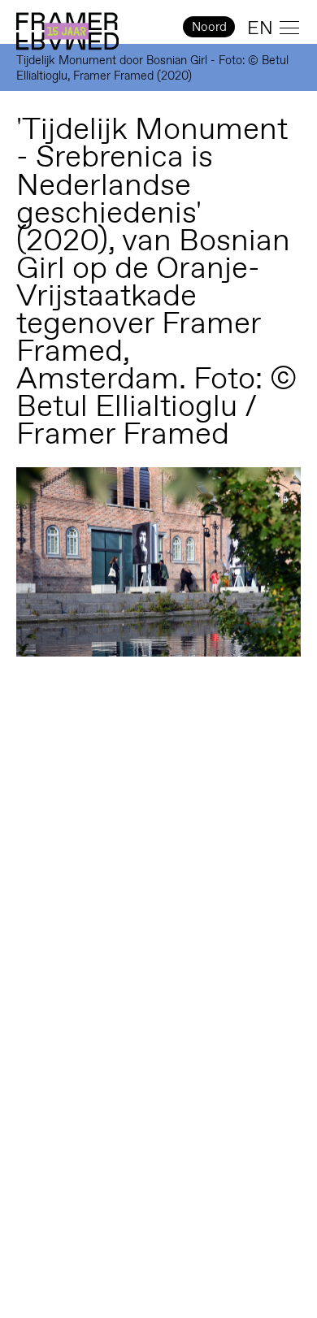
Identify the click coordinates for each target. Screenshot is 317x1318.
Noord (209, 26)
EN (260, 27)
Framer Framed (67, 31)
